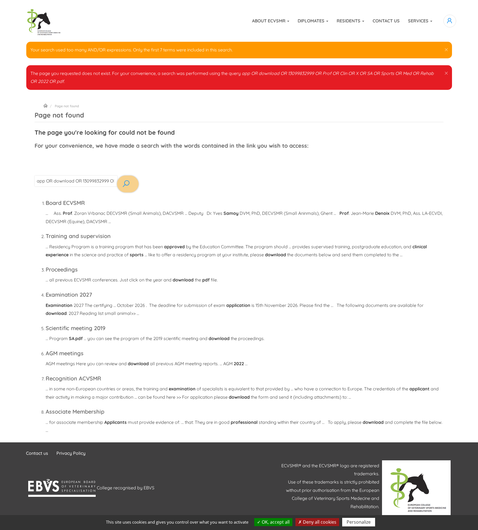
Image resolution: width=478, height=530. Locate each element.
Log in (449, 21)
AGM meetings (65, 353)
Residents (349, 21)
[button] (446, 48)
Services (419, 21)
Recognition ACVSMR (73, 378)
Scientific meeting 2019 (75, 328)
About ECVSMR (269, 21)
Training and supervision (78, 236)
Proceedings (62, 269)
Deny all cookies (319, 522)
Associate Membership (75, 411)
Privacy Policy (70, 453)
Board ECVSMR (65, 202)
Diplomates (312, 21)
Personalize (359, 522)
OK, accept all (275, 522)
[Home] (42, 21)
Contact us (386, 21)
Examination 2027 (69, 294)
